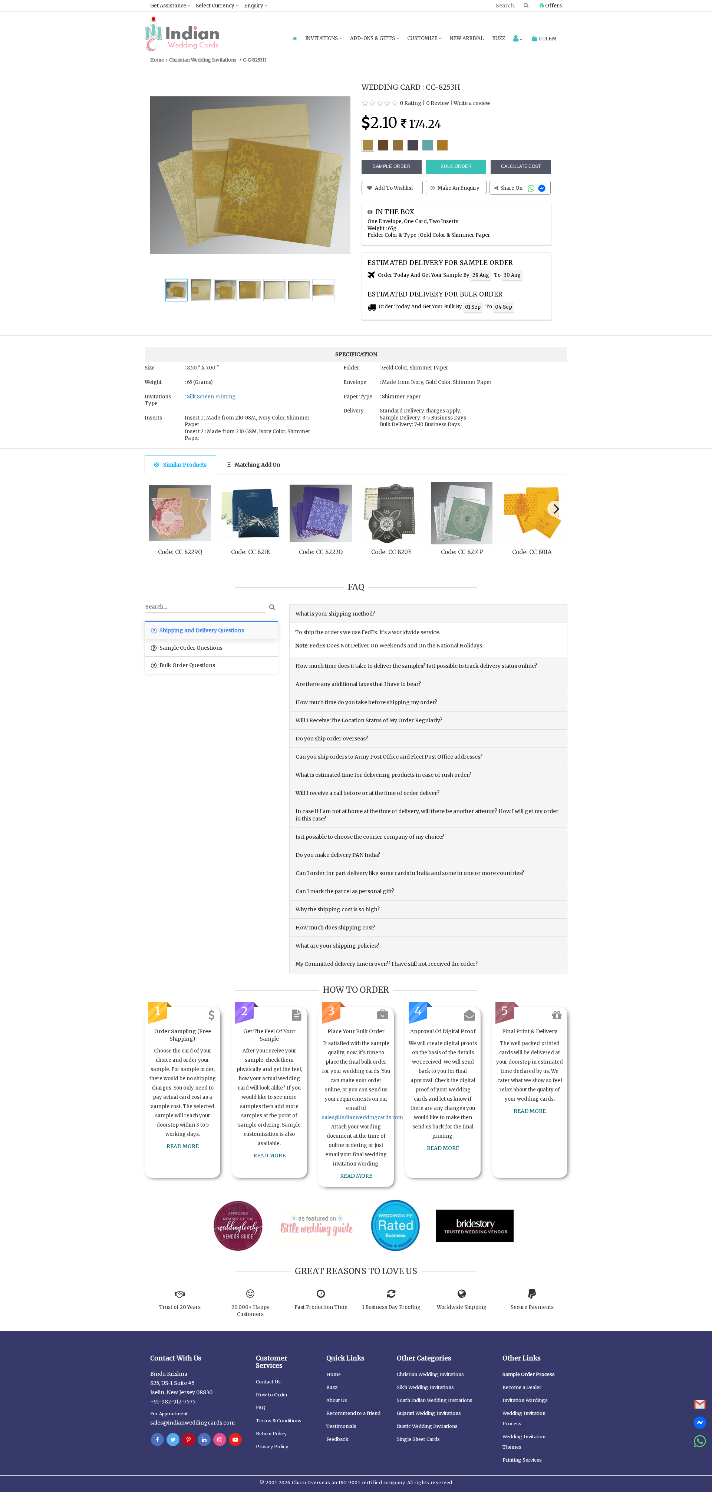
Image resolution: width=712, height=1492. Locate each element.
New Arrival (467, 38)
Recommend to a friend (353, 1413)
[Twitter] (173, 1439)
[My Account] (518, 39)
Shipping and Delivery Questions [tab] (201, 630)
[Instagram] (219, 1439)
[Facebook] (157, 1439)
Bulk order (456, 166)
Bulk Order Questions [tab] (186, 665)
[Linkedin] (204, 1439)
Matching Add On (257, 464)
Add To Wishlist (393, 188)
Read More (183, 1146)
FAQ (261, 1407)
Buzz (498, 38)
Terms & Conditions (278, 1420)
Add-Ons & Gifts (373, 38)
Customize (423, 38)
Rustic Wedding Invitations (427, 1426)
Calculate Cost (521, 166)
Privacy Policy (272, 1446)
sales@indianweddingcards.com (362, 1117)
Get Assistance (168, 6)
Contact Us (268, 1382)
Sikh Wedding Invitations (425, 1387)
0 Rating (411, 103)
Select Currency (215, 6)
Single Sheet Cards (418, 1439)
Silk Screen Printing (211, 397)
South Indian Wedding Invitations (434, 1400)
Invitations (322, 38)
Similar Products (185, 464)
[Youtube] (235, 1439)
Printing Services (522, 1460)
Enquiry (254, 6)
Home (333, 1374)
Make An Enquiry (457, 188)
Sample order (392, 166)
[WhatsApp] (532, 188)
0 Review (437, 103)
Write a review (472, 103)
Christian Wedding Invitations (430, 1374)
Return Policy (271, 1433)
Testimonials (341, 1426)
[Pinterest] (188, 1439)
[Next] (555, 509)
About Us (336, 1400)
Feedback (337, 1439)
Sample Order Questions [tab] (190, 647)
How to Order (272, 1394)
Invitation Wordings (525, 1400)
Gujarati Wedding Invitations (429, 1413)
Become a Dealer (521, 1387)
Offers (553, 5)
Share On (512, 188)
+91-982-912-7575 (173, 1401)
